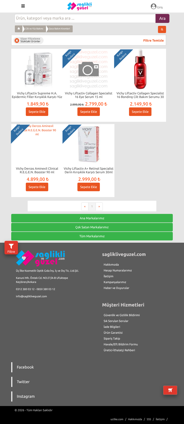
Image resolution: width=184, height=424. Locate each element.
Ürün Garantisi (113, 332)
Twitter (23, 382)
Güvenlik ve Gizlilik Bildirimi (122, 315)
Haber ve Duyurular (116, 288)
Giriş (159, 7)
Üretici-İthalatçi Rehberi (119, 350)
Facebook (25, 367)
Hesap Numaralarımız (118, 270)
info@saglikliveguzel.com (31, 296)
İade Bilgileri (112, 327)
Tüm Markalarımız (92, 236)
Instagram (26, 396)
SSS (149, 419)
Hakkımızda (111, 264)
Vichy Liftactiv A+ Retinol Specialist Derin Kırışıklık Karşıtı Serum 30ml (89, 170)
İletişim (108, 276)
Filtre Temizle (153, 40)
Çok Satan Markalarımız (92, 227)
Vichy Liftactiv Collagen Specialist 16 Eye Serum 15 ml (88, 94)
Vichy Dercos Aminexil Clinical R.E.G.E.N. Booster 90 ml (37, 170)
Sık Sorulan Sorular (116, 321)
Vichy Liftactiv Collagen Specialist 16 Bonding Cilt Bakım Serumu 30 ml (140, 96)
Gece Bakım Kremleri (59, 28)
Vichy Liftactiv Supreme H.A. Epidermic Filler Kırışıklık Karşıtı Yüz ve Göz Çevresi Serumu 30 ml (37, 96)
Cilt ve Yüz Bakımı (34, 28)
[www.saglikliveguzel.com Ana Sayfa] (19, 28)
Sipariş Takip (112, 338)
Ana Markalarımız (92, 218)
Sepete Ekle (37, 111)
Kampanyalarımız (115, 282)
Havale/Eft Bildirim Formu (121, 344)
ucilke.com (116, 419)
